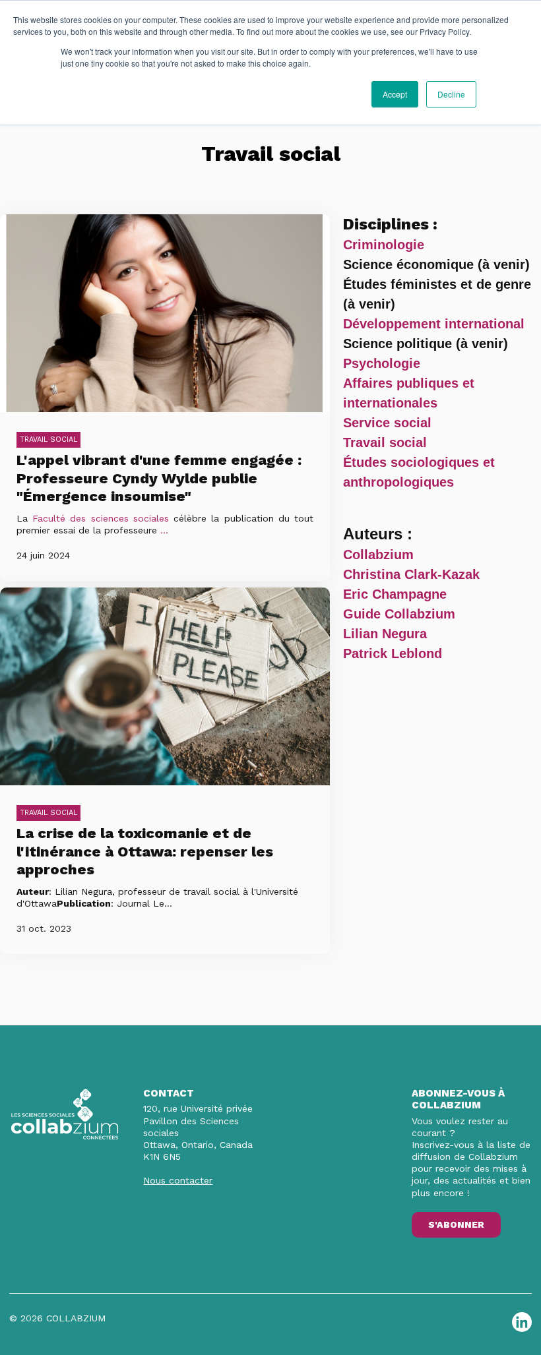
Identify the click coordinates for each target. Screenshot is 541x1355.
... (164, 530)
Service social (387, 422)
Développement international (434, 323)
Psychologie (381, 363)
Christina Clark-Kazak (411, 574)
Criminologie (383, 244)
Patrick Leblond (392, 653)
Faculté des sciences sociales (100, 518)
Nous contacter (177, 1180)
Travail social (48, 439)
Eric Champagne (395, 594)
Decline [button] (451, 94)
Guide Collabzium (399, 614)
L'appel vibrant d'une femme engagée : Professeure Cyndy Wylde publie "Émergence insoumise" (159, 478)
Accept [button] (395, 94)
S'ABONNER (456, 1224)
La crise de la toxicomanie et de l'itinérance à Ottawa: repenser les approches (144, 851)
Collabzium (378, 554)
